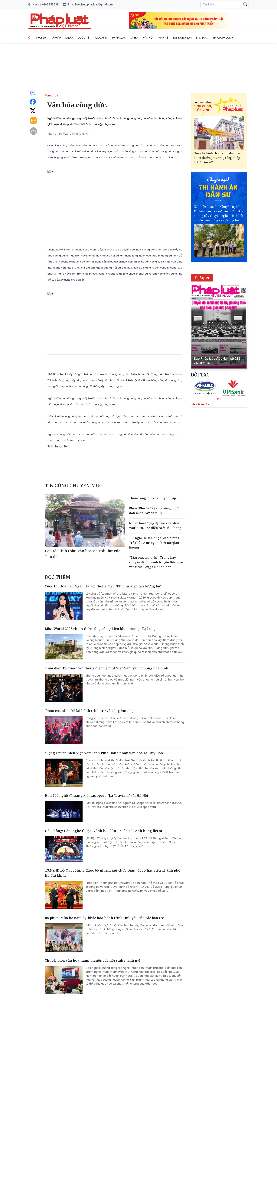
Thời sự (41, 37)
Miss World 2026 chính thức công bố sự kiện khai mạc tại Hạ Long (100, 628)
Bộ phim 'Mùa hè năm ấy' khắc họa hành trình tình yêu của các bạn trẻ (104, 918)
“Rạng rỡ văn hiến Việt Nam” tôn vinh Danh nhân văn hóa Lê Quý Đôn (104, 753)
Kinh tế (163, 37)
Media (69, 37)
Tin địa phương (223, 37)
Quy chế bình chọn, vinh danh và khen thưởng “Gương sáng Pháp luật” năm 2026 (217, 157)
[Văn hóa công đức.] (59, 20)
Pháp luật (118, 37)
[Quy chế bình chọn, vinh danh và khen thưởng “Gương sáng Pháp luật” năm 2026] (219, 132)
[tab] (218, 399)
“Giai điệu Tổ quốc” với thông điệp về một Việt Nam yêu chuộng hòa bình (106, 668)
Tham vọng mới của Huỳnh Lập (153, 498)
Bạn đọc (202, 37)
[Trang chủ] (29, 37)
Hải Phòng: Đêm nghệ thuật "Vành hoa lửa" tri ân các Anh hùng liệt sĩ (103, 831)
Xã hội (134, 37)
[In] (33, 131)
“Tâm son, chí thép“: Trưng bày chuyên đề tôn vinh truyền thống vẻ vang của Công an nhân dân (156, 562)
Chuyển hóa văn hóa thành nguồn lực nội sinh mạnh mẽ (92, 960)
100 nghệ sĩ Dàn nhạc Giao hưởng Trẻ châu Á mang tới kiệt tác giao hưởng (154, 542)
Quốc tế (83, 37)
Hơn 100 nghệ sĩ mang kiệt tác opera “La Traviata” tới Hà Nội (96, 795)
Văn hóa (148, 37)
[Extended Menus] (239, 37)
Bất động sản (182, 37)
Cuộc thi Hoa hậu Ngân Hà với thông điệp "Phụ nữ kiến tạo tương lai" (103, 586)
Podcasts (101, 37)
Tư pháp (55, 37)
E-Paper (202, 277)
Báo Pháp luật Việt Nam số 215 (217, 358)
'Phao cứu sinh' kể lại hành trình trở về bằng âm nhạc (90, 710)
